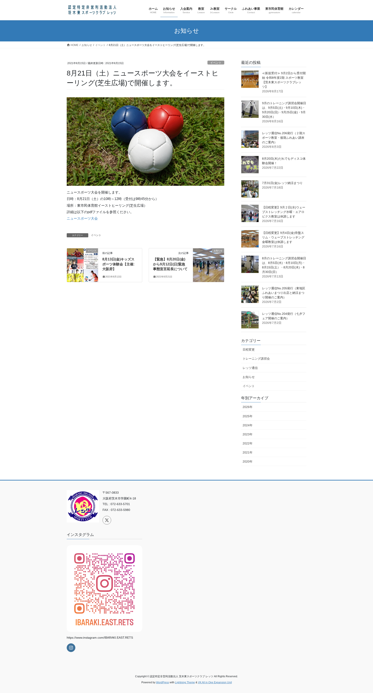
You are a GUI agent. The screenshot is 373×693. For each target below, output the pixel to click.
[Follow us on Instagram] (71, 647)
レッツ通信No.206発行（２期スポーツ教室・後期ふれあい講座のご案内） (283, 137)
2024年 (248, 425)
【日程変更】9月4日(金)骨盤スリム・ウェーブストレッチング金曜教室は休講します (283, 237)
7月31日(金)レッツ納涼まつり (282, 183)
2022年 (248, 443)
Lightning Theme (185, 682)
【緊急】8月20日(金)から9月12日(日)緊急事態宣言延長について (170, 264)
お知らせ (249, 377)
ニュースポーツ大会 (82, 218)
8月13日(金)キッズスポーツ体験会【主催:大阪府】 (118, 264)
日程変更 (249, 349)
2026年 (248, 407)
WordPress (162, 682)
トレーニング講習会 (256, 358)
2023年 (248, 434)
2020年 (248, 461)
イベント (215, 62)
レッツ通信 (250, 368)
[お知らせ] (208, 264)
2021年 (248, 452)
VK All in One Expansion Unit (215, 682)
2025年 (248, 416)
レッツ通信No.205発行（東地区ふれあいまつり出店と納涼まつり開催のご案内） (283, 293)
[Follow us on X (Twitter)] (107, 520)
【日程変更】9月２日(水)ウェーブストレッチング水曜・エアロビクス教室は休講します (283, 212)
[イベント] (82, 264)
